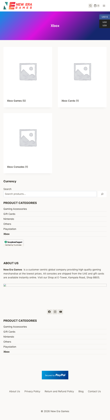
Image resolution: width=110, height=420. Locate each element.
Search (7, 189)
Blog (81, 391)
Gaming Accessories (15, 208)
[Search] (102, 194)
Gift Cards (9, 214)
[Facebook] (49, 311)
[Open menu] (104, 5)
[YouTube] (60, 311)
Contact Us (94, 391)
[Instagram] (55, 311)
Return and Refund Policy (59, 391)
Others (7, 224)
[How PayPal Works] (55, 375)
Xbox (6, 234)
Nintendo (8, 219)
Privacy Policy (32, 391)
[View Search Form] (91, 6)
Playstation (9, 229)
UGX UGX (103, 23)
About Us (14, 391)
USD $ (103, 16)
